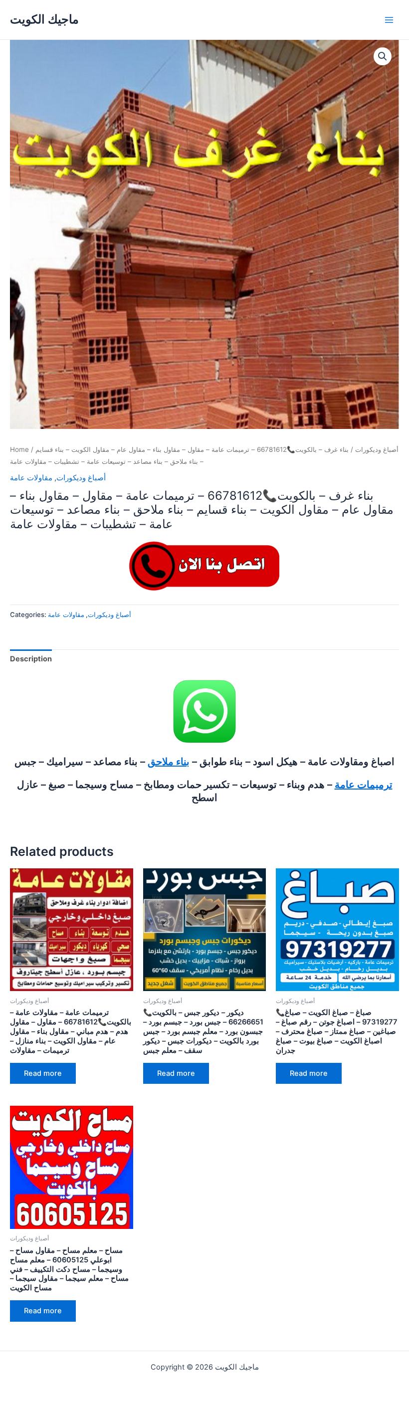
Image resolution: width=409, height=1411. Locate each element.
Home (19, 449)
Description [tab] (31, 658)
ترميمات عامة (364, 785)
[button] (383, 56)
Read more (43, 1073)
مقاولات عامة (31, 477)
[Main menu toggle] (389, 19)
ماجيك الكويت (44, 19)
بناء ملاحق (169, 762)
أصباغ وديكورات (377, 449)
